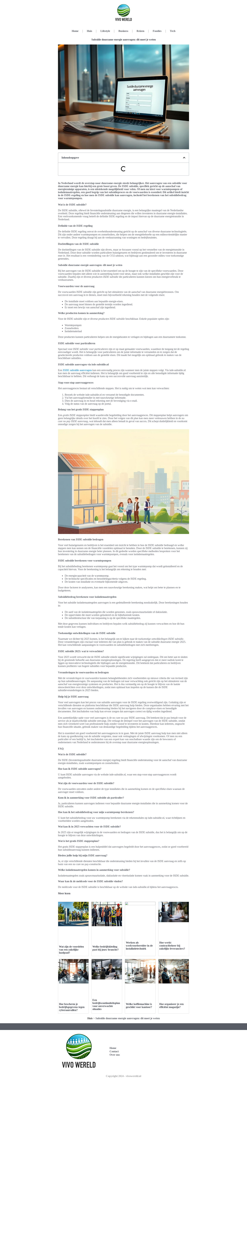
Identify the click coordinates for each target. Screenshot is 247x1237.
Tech (172, 31)
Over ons (115, 1054)
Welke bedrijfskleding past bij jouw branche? (105, 948)
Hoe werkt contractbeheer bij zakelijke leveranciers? (172, 945)
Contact (114, 1051)
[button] (184, 157)
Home (75, 31)
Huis (89, 31)
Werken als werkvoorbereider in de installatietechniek (139, 945)
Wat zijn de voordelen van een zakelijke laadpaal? (71, 949)
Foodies (157, 31)
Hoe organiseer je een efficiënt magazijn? (171, 1005)
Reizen (140, 31)
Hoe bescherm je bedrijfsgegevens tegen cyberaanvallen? (72, 1007)
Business (123, 31)
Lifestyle (105, 31)
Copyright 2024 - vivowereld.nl (123, 1076)
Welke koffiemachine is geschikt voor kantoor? (139, 1005)
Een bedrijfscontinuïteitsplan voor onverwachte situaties (106, 1004)
